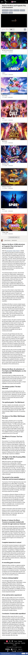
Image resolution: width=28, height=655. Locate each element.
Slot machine (16, 10)
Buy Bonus (22, 10)
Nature (11, 10)
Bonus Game (5, 12)
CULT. (3, 118)
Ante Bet (10, 12)
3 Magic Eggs (5, 232)
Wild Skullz (4, 141)
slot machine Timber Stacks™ (13, 250)
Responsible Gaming (8, 643)
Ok (26, 653)
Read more (23, 653)
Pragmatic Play (5, 10)
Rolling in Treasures (6, 186)
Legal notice (17, 643)
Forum (15, 641)
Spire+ (3, 209)
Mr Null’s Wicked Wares (7, 50)
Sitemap (20, 641)
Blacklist (23, 643)
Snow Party (4, 95)
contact (14, 645)
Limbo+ (3, 72)
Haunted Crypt (5, 163)
